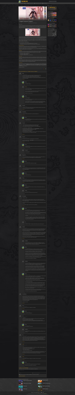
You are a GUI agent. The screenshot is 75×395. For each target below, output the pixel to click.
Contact (46, 393)
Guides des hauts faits (30, 3)
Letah (23, 344)
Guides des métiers (21, 3)
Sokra (26, 86)
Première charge (50, 26)
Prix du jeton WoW (45, 3)
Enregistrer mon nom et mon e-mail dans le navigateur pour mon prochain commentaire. (29, 374)
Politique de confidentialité (42, 393)
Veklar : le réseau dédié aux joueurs (36, 392)
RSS (38, 393)
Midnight (26, 3)
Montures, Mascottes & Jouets (38, 3)
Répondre (23, 79)
